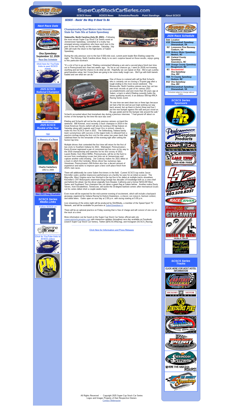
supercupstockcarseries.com (77, 219)
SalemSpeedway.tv (114, 205)
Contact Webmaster (112, 400)
